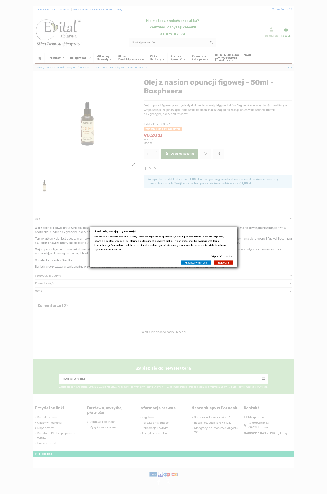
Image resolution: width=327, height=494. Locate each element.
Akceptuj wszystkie (196, 262)
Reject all (223, 262)
